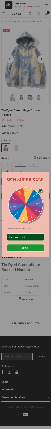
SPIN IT (25, 248)
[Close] (45, 175)
